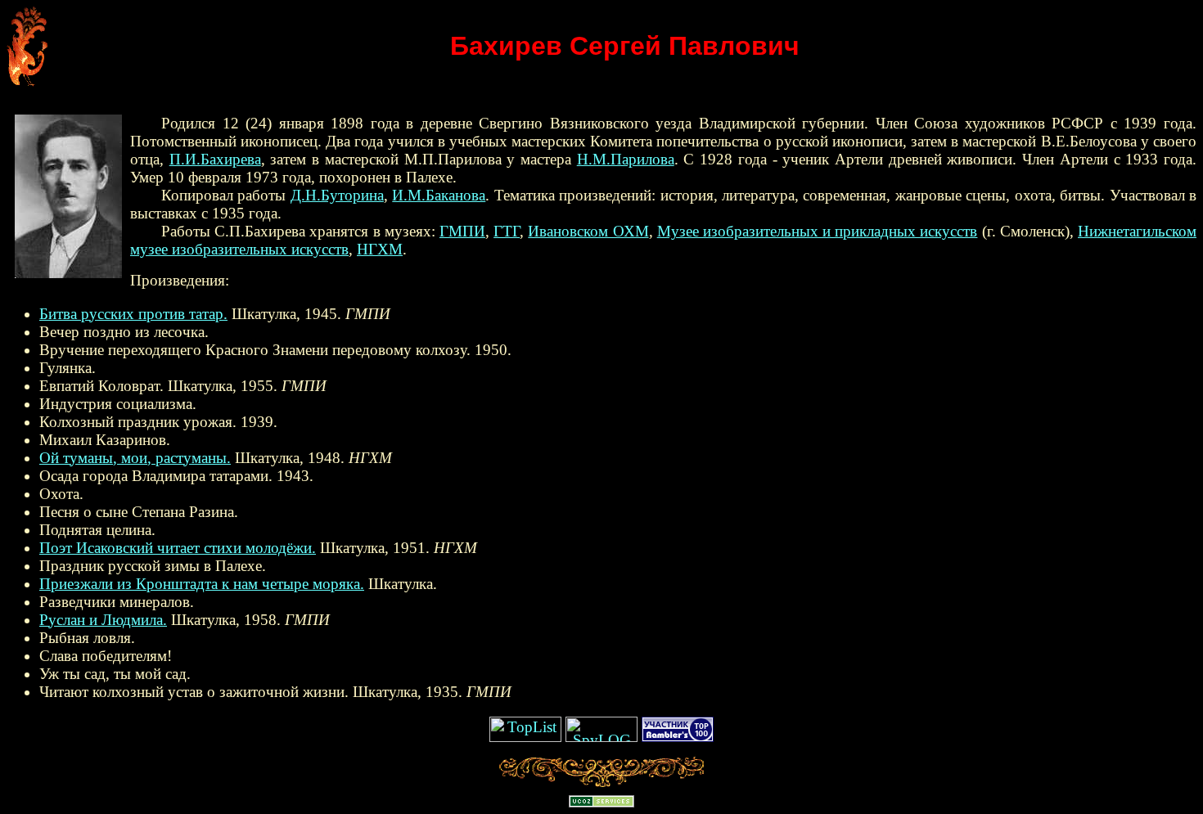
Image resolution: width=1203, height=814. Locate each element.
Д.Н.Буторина (337, 195)
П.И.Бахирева (215, 159)
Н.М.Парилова (625, 159)
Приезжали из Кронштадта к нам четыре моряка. (201, 583)
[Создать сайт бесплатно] (601, 802)
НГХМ (380, 249)
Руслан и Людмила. (103, 619)
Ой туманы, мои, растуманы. (135, 457)
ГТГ (506, 231)
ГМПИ (462, 231)
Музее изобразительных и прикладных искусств (817, 231)
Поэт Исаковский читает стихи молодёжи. (177, 547)
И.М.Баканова (438, 195)
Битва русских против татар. (133, 313)
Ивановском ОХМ (588, 231)
